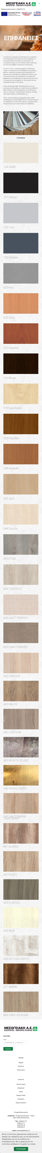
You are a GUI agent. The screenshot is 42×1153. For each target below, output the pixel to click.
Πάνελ (21, 1091)
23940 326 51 (21, 1127)
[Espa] (21, 14)
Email (5, 1039)
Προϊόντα (21, 1066)
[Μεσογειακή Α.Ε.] (21, 4)
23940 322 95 (21, 1125)
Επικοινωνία (21, 1070)
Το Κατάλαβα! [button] (21, 1149)
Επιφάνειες (21, 1088)
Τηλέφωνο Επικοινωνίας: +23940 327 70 (13, 9)
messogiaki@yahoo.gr (23, 1130)
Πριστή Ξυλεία (21, 1084)
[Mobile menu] (39, 4)
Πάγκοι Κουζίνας (21, 1103)
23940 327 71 (21, 1123)
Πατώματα (21, 1099)
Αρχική (21, 1062)
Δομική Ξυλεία (21, 1095)
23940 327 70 (23, 1121)
